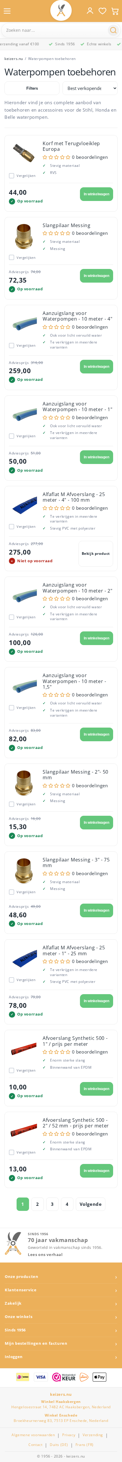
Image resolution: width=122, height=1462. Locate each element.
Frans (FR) (85, 1444)
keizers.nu (13, 58)
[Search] (113, 30)
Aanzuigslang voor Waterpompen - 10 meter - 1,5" (74, 681)
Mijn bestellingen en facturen (36, 1343)
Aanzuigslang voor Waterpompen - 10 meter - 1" (77, 406)
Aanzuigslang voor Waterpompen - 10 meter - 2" (77, 588)
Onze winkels (18, 1316)
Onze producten (21, 1276)
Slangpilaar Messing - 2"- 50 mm (75, 775)
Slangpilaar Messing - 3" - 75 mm (76, 862)
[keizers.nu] (61, 10)
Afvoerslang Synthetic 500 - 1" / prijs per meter (75, 1041)
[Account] (90, 11)
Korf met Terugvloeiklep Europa (71, 146)
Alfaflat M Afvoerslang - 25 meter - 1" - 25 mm (74, 950)
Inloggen (14, 1356)
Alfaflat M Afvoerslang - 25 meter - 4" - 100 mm (74, 497)
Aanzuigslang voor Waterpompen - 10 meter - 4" (77, 316)
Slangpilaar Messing (66, 225)
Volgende (91, 1204)
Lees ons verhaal (45, 1254)
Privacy (68, 1435)
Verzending (93, 1435)
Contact (35, 1444)
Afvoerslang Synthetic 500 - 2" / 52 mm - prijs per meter (76, 1123)
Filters (32, 88)
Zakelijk (13, 1303)
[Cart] (115, 11)
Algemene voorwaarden (33, 1435)
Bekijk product (96, 553)
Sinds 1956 (15, 1330)
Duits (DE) (59, 1444)
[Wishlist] (102, 11)
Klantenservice (20, 1289)
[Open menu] (7, 11)
